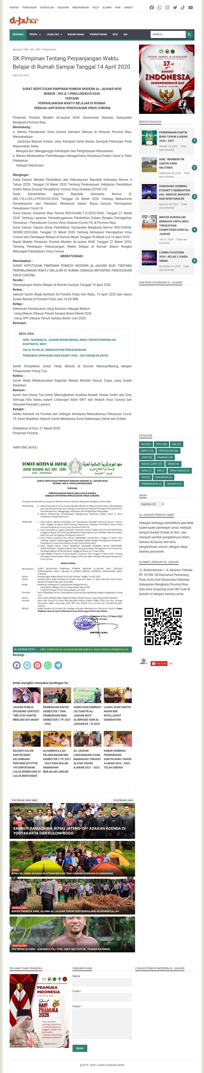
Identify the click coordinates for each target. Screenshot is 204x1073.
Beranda (18, 34)
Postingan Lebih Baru (24, 800)
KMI (176, 444)
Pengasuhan (168, 451)
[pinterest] (37, 665)
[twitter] (27, 665)
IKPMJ (146, 470)
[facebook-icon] (152, 7)
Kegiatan (63, 7)
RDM (118, 7)
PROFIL (33, 34)
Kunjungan (163, 477)
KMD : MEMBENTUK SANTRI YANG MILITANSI (171, 163)
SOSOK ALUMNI (151, 464)
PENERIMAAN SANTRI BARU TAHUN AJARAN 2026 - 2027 (173, 136)
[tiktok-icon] (183, 7)
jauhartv (174, 484)
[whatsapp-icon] (159, 7)
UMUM (173, 464)
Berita (147, 451)
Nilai (96, 7)
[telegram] (58, 665)
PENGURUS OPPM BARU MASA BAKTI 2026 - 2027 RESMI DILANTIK (65, 355)
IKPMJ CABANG (179, 470)
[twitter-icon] (175, 7)
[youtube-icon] (190, 7)
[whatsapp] (48, 665)
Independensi (80, 7)
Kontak (14, 7)
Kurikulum (47, 7)
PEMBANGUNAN (151, 484)
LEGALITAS (53, 34)
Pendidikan (29, 7)
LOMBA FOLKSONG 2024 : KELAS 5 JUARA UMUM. (173, 256)
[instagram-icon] (167, 7)
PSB (161, 470)
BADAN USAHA (76, 34)
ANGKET (128, 7)
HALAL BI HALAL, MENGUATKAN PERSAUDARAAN (54, 349)
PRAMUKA (165, 457)
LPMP (146, 457)
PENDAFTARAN (98, 34)
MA (126, 34)
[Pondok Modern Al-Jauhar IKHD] (24, 21)
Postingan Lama (123, 800)
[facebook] (17, 665)
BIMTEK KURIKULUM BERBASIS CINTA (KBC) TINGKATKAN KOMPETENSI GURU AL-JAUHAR (174, 226)
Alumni (107, 7)
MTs (115, 34)
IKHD (145, 477)
